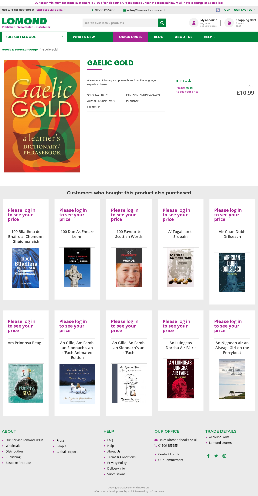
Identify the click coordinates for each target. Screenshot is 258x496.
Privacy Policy (117, 463)
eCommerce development (109, 491)
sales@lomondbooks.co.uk (146, 10)
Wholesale (13, 446)
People (61, 446)
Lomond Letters (220, 443)
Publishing (13, 457)
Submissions (116, 474)
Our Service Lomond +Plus (24, 440)
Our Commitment (170, 460)
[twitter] (216, 456)
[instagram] (224, 456)
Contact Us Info (169, 454)
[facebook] (208, 456)
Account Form (219, 437)
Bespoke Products (19, 463)
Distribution (14, 451)
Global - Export (67, 452)
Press (60, 440)
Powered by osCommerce (149, 491)
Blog (159, 36)
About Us (183, 36)
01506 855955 (105, 10)
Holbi (131, 491)
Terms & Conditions (121, 457)
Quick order (131, 36)
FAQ (110, 440)
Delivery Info (116, 468)
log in (189, 87)
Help (110, 446)
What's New (84, 36)
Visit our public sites (49, 10)
